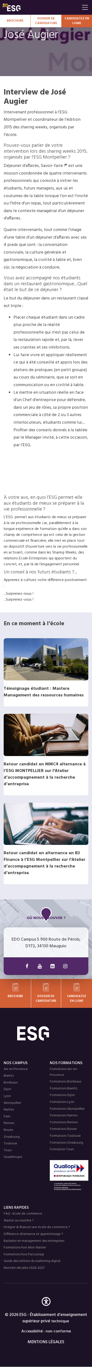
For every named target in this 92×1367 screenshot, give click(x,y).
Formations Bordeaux (65, 1081)
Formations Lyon (62, 1102)
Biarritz (9, 1076)
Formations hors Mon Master (25, 1247)
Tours (8, 1150)
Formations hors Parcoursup (24, 1254)
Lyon (7, 1096)
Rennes (9, 1123)
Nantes (9, 1109)
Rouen (8, 1130)
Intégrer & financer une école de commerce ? (37, 1227)
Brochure (15, 20)
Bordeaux (11, 1082)
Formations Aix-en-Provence (64, 1072)
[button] (46, 1308)
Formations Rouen (63, 1129)
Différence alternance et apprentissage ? (33, 1234)
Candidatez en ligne (76, 998)
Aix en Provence (16, 1069)
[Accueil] (46, 1033)
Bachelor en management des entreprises (34, 1241)
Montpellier (12, 1103)
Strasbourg (12, 1137)
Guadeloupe (13, 1157)
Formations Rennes (64, 1122)
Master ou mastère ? (19, 1220)
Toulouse (10, 1143)
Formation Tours (62, 1149)
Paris (7, 1116)
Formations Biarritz (64, 1088)
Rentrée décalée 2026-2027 (24, 1268)
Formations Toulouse (65, 1136)
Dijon (7, 1089)
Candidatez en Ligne (77, 21)
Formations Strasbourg (66, 1143)
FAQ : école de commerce (23, 1214)
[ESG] (41, 7)
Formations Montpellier (67, 1109)
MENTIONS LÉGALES (46, 1342)
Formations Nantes (64, 1115)
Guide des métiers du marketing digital (32, 1261)
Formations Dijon (62, 1095)
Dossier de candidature (46, 21)
